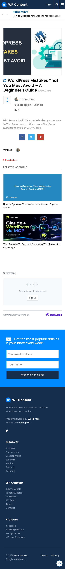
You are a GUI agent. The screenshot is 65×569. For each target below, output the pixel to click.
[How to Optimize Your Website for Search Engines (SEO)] (32, 187)
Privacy (55, 555)
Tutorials (37, 105)
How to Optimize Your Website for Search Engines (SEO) (39, 15)
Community (12, 452)
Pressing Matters (15, 529)
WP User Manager (15, 537)
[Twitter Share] (31, 137)
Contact (10, 507)
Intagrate (11, 525)
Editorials (10, 459)
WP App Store (13, 533)
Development (13, 455)
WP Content (21, 555)
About (9, 504)
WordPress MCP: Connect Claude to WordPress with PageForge (31, 246)
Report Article (11, 160)
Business (10, 448)
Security (10, 467)
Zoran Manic (27, 99)
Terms (44, 555)
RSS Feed (10, 500)
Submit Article (13, 489)
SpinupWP (24, 422)
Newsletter (11, 496)
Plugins (9, 463)
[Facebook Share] (22, 137)
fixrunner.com (44, 90)
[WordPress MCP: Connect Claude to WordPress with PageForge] (32, 227)
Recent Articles (14, 492)
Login (49, 4)
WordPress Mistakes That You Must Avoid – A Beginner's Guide (30, 85)
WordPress (33, 418)
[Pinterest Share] (40, 137)
